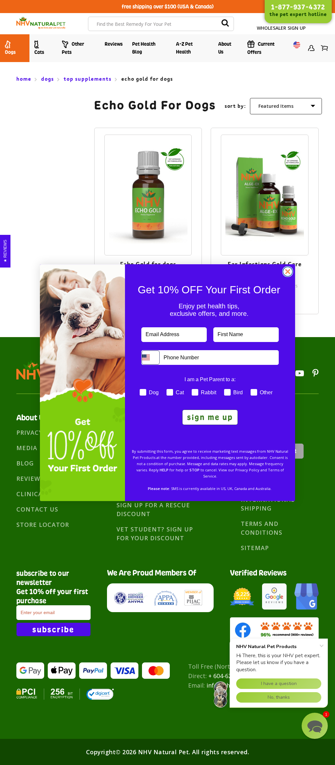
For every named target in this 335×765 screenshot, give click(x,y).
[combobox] (151, 357)
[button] (315, 726)
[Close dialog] (287, 271)
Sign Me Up (210, 417)
